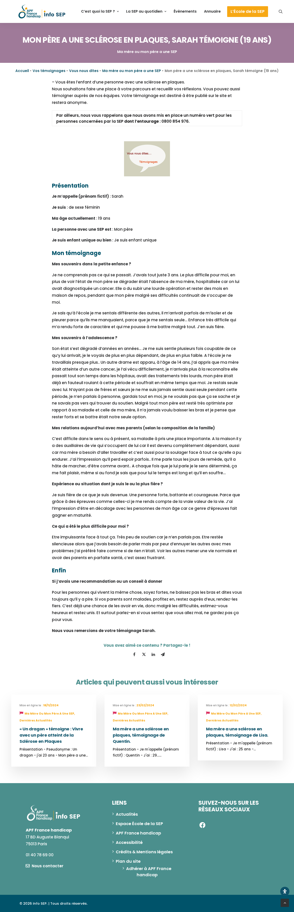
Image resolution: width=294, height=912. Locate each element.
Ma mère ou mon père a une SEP (131, 70)
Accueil (22, 70)
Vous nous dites (84, 70)
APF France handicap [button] (138, 833)
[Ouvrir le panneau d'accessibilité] (284, 891)
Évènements (185, 11)
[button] (281, 11)
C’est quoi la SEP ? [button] (98, 11)
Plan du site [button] (128, 861)
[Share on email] (162, 654)
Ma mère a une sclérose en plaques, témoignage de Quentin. (141, 735)
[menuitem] (100, 11)
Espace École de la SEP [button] (139, 823)
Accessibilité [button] (129, 842)
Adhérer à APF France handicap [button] (149, 872)
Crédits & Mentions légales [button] (144, 852)
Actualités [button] (127, 814)
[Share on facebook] (134, 654)
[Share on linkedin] (153, 654)
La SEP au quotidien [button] (144, 11)
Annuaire (212, 11)
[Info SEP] (42, 11)
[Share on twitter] (144, 654)
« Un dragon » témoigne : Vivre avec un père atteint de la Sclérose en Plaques (51, 735)
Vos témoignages (49, 70)
